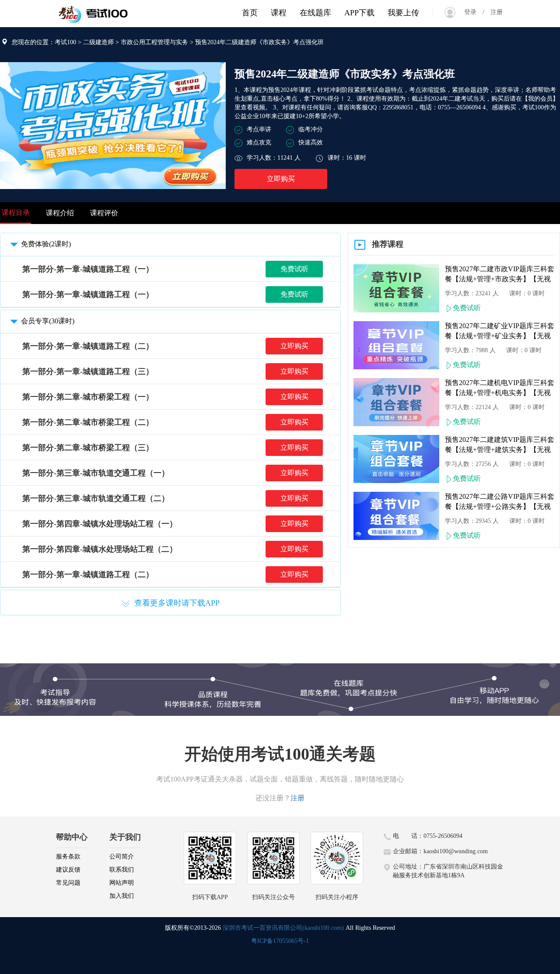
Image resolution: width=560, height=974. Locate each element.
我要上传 (403, 12)
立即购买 (281, 178)
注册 (493, 12)
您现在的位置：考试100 (44, 42)
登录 (473, 12)
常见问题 (68, 882)
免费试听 (294, 269)
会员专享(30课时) (47, 321)
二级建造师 (98, 42)
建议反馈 (68, 869)
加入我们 (121, 896)
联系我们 (121, 869)
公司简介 (121, 856)
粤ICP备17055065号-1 (280, 941)
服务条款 (68, 856)
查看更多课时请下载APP (177, 603)
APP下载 (359, 12)
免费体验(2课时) (46, 244)
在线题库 (315, 12)
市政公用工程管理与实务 (154, 42)
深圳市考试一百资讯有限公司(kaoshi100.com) (283, 928)
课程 (279, 12)
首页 (250, 12)
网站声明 (121, 882)
